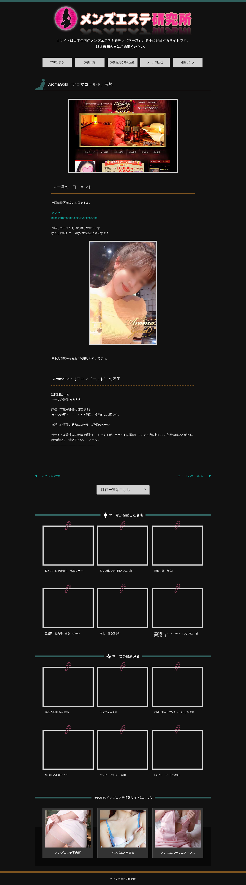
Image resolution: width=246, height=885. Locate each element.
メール (93, 439)
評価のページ (101, 424)
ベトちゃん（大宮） (51, 475)
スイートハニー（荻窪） (192, 475)
